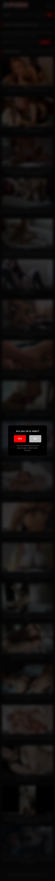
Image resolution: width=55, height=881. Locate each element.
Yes (20, 439)
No (35, 439)
